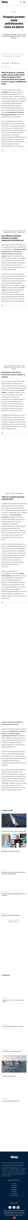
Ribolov (5, 1099)
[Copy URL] (9, 67)
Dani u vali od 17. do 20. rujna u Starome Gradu (14, 831)
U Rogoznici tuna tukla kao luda (11, 1101)
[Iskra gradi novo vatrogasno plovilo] (14, 841)
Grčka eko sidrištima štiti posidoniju (11, 915)
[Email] (5, 67)
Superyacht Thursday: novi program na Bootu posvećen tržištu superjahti (13, 873)
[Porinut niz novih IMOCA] (14, 1064)
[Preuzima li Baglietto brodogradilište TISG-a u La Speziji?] (14, 883)
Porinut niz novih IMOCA (9, 1076)
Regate (5, 1024)
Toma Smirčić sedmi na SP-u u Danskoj (13, 1026)
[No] (26, 1214)
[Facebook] (2, 67)
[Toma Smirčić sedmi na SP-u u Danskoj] (14, 1014)
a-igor (7, 63)
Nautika (14, 11)
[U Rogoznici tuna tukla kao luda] (14, 1088)
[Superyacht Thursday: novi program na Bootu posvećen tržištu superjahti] (14, 862)
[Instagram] (14, 1207)
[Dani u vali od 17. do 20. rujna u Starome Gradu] (14, 821)
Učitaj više (13, 921)
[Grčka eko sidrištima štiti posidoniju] (14, 905)
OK (14, 1217)
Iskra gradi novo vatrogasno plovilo (11, 851)
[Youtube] (18, 1207)
